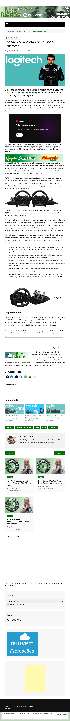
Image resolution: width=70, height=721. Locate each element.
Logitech (9, 427)
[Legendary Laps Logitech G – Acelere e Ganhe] (14, 409)
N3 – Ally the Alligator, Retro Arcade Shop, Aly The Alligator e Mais (19, 483)
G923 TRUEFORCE (22, 317)
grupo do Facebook (26, 363)
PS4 (37, 427)
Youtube (57, 360)
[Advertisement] (35, 678)
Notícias (36, 51)
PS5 (45, 427)
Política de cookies (42, 718)
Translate (21, 604)
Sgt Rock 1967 (11, 51)
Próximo (58, 453)
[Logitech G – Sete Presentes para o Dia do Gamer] (55, 409)
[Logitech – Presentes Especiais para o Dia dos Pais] (34, 409)
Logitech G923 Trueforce (24, 427)
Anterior (11, 453)
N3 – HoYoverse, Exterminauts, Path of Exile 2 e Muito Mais (18, 521)
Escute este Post (13, 38)
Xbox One (54, 427)
